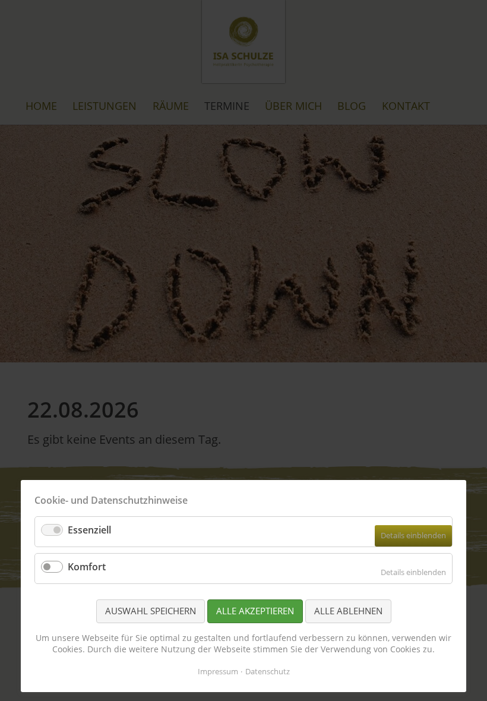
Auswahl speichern (150, 611)
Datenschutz (267, 671)
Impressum (218, 671)
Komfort (87, 566)
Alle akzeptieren (255, 611)
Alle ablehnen (348, 611)
